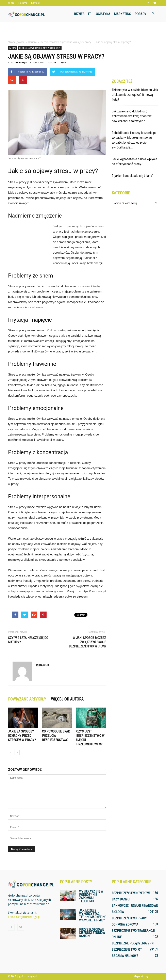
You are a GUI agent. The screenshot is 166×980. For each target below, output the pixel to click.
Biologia (118, 912)
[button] (153, 14)
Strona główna (16, 42)
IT (89, 14)
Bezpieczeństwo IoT (127, 949)
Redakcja (21, 62)
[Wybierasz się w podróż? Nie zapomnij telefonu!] (68, 895)
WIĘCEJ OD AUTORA (67, 699)
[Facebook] (148, 3)
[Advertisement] (83, 31)
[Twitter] (155, 3)
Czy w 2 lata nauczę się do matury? (28, 640)
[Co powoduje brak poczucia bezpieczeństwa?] (57, 718)
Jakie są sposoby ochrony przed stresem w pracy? (22, 735)
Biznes (79, 14)
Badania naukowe (125, 956)
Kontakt (35, 2)
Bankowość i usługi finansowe (135, 905)
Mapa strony (141, 976)
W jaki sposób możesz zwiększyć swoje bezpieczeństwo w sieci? (87, 642)
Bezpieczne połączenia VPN (132, 943)
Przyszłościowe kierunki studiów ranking (92, 933)
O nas (11, 2)
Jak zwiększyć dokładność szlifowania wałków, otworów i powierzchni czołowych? (132, 116)
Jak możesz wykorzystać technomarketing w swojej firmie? (92, 915)
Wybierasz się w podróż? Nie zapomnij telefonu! (91, 896)
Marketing (122, 14)
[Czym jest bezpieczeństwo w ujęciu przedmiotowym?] (91, 718)
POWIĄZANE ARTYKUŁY (27, 699)
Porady (140, 14)
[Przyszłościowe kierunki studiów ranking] (68, 933)
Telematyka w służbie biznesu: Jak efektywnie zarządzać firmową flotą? (135, 94)
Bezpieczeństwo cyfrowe (131, 893)
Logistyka (102, 14)
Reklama (22, 2)
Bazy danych (121, 899)
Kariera (12, 47)
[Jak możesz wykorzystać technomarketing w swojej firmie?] (68, 914)
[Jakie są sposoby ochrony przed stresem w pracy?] (23, 718)
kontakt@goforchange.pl (24, 917)
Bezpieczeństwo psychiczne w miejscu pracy (39, 47)
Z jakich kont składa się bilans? (132, 176)
